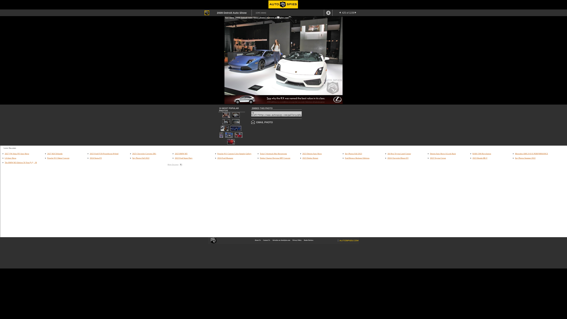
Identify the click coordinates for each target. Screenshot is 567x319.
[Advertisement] (326, 124)
